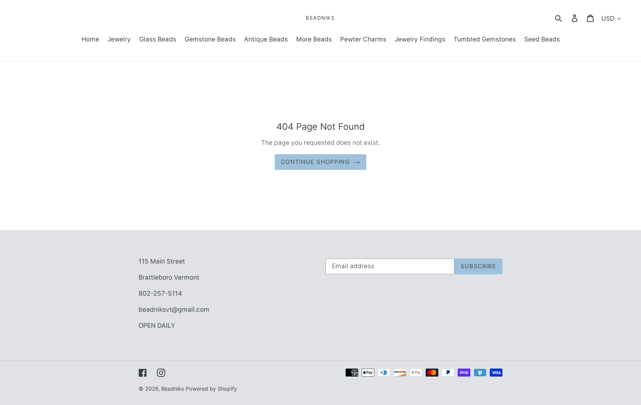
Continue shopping (315, 162)
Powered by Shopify (211, 388)
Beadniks (320, 18)
